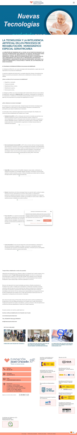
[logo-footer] (36, 2)
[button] (50, 211)
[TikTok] (28, 395)
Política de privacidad (32, 433)
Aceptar (47, 220)
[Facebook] (22, 395)
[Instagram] (20, 395)
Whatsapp (9, 373)
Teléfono (9, 368)
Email (8, 378)
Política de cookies (42, 433)
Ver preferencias (30, 220)
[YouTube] (24, 395)
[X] (26, 395)
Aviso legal (24, 433)
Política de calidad (51, 433)
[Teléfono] (5, 369)
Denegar (38, 220)
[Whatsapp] (5, 374)
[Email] (5, 379)
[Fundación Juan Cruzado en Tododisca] (14, 338)
